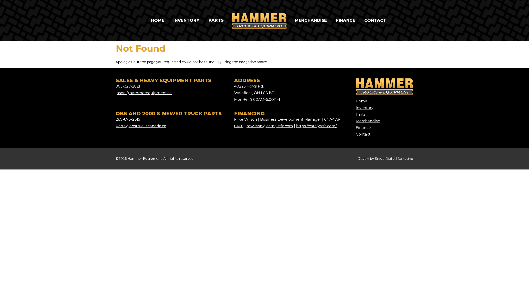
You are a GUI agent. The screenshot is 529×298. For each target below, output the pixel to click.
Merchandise (311, 20)
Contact (375, 20)
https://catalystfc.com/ (316, 126)
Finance (345, 20)
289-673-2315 (128, 119)
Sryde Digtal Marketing (394, 159)
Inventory (186, 20)
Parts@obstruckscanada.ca (141, 126)
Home (157, 20)
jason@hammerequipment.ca (144, 93)
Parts (216, 20)
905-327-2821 (128, 86)
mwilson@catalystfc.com (270, 126)
